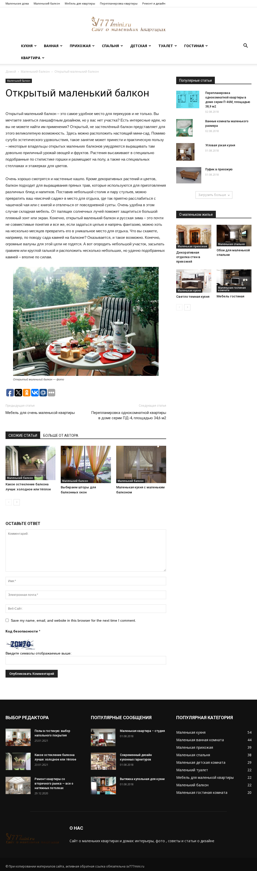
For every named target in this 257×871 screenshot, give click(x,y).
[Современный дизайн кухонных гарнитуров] (103, 761)
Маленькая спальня (231, 244)
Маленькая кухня (189, 290)
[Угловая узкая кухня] (185, 152)
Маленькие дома (17, 3)
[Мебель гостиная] (234, 280)
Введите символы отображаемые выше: (39, 653)
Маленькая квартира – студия (142, 731)
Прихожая (80, 45)
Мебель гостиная (230, 296)
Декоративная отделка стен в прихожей (188, 257)
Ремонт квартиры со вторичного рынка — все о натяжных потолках (54, 783)
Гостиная (194, 45)
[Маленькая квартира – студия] (103, 737)
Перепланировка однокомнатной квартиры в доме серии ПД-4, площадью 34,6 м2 (128, 415)
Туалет (165, 45)
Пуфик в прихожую (219, 169)
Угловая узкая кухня (220, 145)
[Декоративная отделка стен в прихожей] (193, 237)
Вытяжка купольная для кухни (142, 779)
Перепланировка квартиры (119, 3)
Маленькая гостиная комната (232, 289)
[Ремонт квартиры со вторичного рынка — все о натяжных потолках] (18, 785)
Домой (11, 71)
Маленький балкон (47, 3)
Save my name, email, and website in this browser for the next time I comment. (73, 620)
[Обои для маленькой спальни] (234, 235)
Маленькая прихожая (192, 246)
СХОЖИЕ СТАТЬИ (23, 435)
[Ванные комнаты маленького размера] (184, 128)
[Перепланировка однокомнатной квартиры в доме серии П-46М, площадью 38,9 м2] (187, 99)
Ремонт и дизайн (153, 3)
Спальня (110, 45)
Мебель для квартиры (80, 3)
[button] (245, 46)
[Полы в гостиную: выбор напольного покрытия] (18, 737)
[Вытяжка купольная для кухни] (103, 785)
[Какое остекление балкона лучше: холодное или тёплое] (30, 463)
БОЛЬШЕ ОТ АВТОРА (60, 435)
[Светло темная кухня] (193, 281)
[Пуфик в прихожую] (188, 175)
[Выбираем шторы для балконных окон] (86, 464)
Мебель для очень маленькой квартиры (40, 412)
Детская (138, 45)
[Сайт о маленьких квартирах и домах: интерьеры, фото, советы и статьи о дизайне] (128, 24)
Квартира (30, 57)
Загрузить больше (212, 195)
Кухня (27, 45)
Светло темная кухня (192, 296)
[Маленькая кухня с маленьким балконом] (141, 464)
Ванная (51, 45)
